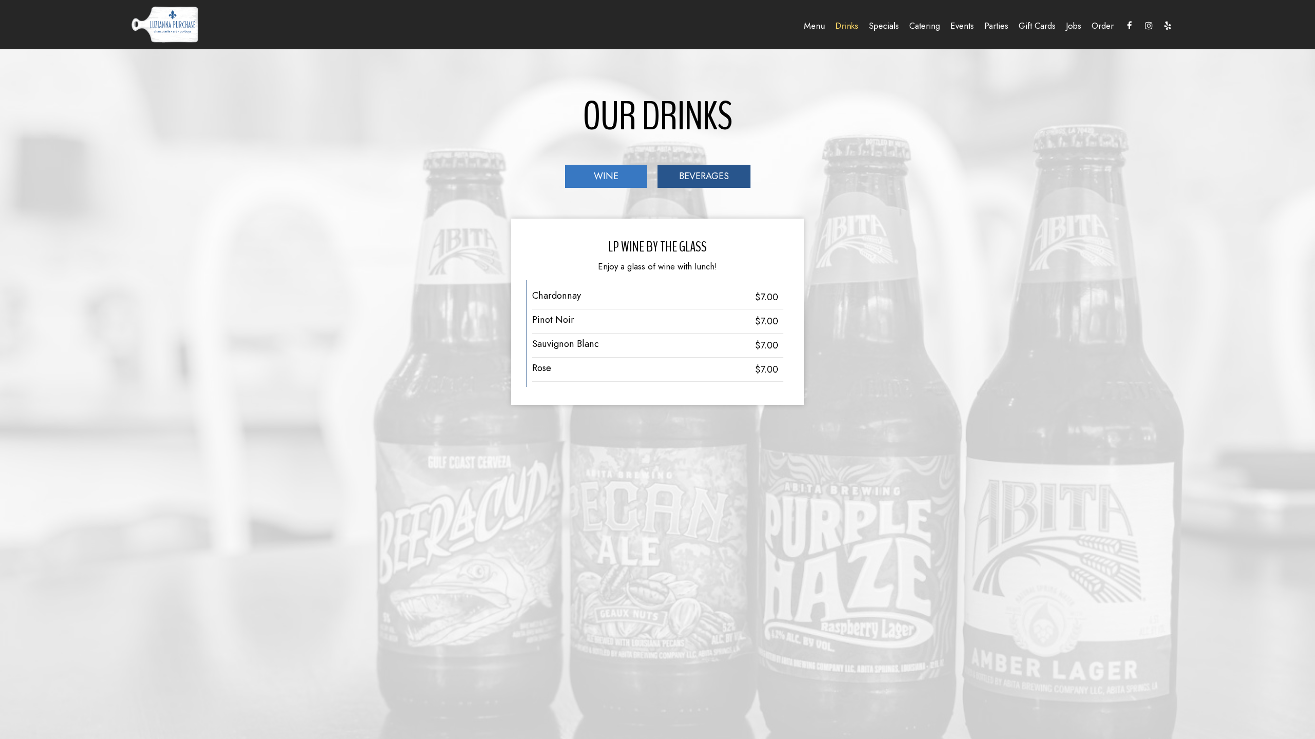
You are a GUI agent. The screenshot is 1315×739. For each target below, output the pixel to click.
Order (1103, 26)
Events (962, 26)
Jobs (1073, 26)
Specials (884, 26)
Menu (814, 26)
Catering (924, 26)
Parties (996, 26)
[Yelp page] (1167, 25)
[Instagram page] (1148, 25)
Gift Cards (1037, 26)
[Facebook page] (1129, 25)
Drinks (846, 26)
